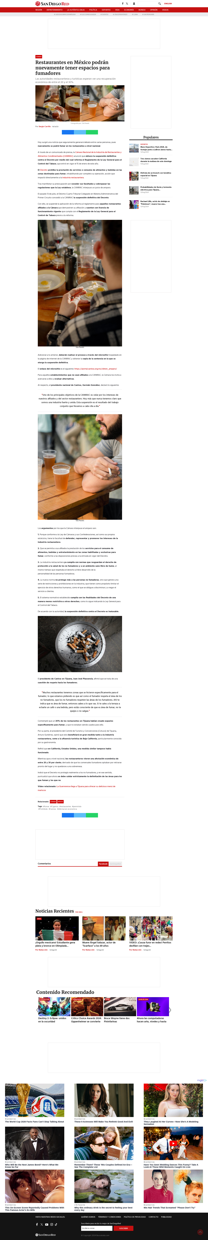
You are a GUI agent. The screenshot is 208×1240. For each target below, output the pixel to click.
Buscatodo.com (102, 1235)
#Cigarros (54, 806)
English (168, 3)
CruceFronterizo (121, 14)
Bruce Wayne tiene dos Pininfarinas (117, 1020)
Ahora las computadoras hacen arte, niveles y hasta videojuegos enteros (151, 1021)
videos (165, 10)
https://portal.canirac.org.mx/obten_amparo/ (95, 369)
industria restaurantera (73, 177)
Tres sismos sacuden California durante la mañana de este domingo (156, 160)
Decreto (44, 170)
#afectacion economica (67, 809)
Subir (200, 1232)
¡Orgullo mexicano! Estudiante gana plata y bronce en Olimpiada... (55, 944)
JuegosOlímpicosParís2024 (65, 14)
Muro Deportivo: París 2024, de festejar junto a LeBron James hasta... (156, 148)
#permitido (76, 806)
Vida (117, 10)
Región (39, 10)
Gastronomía (148, 14)
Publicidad (166, 1217)
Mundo (142, 10)
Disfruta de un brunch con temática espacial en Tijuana (155, 174)
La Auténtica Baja (76, 10)
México (60, 802)
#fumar (46, 806)
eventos (105, 14)
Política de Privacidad (135, 1217)
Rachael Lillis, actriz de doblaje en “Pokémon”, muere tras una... (155, 203)
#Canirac (52, 809)
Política (93, 10)
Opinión (153, 10)
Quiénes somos (88, 1217)
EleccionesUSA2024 (88, 14)
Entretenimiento (54, 10)
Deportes (106, 10)
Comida (53, 802)
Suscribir (123, 1228)
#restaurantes (65, 806)
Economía (129, 10)
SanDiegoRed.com (58, 1234)
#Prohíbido (43, 809)
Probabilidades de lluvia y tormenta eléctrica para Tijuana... (155, 188)
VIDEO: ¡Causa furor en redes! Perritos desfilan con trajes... (150, 944)
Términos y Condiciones (109, 1217)
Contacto (153, 1217)
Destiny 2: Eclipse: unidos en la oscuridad (52, 1020)
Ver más (78, 912)
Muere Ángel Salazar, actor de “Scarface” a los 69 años (99, 944)
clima (135, 14)
